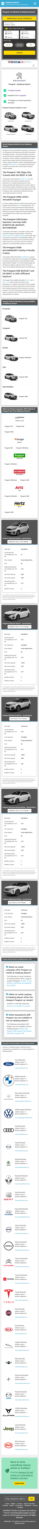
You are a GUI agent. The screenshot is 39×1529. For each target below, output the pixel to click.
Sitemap (20, 1507)
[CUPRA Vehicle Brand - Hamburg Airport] (8, 1412)
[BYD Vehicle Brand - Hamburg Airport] (8, 1445)
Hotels (12, 1505)
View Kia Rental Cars (21, 1333)
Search (20, 53)
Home (7, 1503)
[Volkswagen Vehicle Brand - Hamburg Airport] (8, 1113)
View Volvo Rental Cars (21, 1233)
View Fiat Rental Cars (21, 1317)
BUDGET (12, 235)
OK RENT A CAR (24, 179)
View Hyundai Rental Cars (22, 1217)
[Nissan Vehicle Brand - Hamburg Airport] (8, 1246)
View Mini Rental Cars (21, 1367)
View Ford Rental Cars (21, 1068)
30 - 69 (19, 45)
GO (31, 1499)
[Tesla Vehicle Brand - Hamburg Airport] (8, 1296)
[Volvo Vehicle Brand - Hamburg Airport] (8, 1229)
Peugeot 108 (23, 1029)
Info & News (19, 1505)
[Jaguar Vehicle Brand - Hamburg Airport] (8, 1346)
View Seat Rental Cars (21, 1200)
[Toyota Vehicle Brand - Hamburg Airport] (8, 1279)
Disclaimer (28, 1505)
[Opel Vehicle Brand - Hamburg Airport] (8, 1146)
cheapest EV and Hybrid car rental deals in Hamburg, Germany (21, 1475)
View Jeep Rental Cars (21, 1433)
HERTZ (13, 985)
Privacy (35, 1505)
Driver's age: (7, 40)
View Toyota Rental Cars (22, 1283)
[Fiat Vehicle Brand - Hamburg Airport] (8, 1313)
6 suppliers (22, 95)
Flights (13, 1503)
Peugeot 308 (21, 1031)
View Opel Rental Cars (21, 1151)
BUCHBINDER (22, 235)
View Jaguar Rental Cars (22, 1350)
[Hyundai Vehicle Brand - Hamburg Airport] (8, 1213)
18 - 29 (8, 45)
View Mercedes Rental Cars (23, 1101)
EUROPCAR (6, 235)
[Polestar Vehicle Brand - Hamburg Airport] (8, 1379)
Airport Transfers (29, 1503)
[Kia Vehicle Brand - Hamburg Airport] (8, 1329)
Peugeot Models (15, 90)
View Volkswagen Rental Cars (23, 1117)
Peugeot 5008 (19, 1033)
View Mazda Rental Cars (22, 1400)
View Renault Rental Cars (22, 1184)
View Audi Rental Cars (21, 1134)
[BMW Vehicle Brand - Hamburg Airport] (8, 1080)
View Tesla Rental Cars (21, 1300)
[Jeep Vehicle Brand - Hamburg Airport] (8, 1429)
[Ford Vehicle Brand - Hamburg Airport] (8, 1064)
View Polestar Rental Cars (22, 1383)
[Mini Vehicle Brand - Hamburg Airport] (8, 1362)
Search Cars (19, 1483)
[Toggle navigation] (35, 3)
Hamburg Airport (13, 164)
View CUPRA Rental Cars (22, 1416)
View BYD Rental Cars (21, 1449)
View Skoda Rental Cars (22, 1167)
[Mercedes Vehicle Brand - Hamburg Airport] (8, 1097)
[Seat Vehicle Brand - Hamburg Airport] (8, 1196)
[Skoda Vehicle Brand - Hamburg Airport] (8, 1163)
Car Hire (19, 1503)
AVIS (19, 205)
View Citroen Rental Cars (22, 1266)
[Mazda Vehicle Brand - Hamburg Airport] (8, 1396)
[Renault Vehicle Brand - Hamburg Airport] (8, 1180)
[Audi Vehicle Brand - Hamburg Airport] (8, 1130)
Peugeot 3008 (11, 1031)
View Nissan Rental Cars (22, 1250)
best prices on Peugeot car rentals (18, 1006)
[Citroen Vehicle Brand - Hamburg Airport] (8, 1262)
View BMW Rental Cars (21, 1084)
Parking (5, 1505)
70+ (31, 45)
